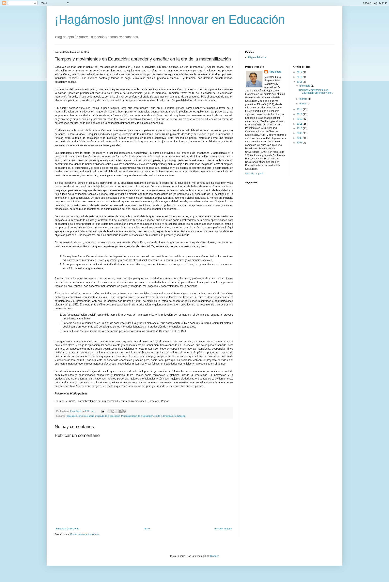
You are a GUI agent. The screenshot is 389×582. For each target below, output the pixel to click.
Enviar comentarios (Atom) (84, 534)
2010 (300, 128)
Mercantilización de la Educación (137, 416)
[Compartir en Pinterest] (124, 411)
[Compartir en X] (117, 411)
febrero (303, 99)
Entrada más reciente (67, 528)
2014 (300, 109)
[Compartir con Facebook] (121, 411)
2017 (300, 72)
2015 (300, 81)
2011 (300, 123)
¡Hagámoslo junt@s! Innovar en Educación (170, 19)
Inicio (147, 528)
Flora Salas (274, 71)
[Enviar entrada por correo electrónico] (102, 411)
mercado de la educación (107, 416)
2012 (300, 119)
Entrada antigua (223, 528)
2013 (300, 114)
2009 (300, 133)
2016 (300, 77)
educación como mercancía (80, 416)
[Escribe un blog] (113, 411)
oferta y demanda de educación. (170, 416)
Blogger (214, 556)
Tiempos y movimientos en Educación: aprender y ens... (316, 91)
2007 (300, 142)
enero (303, 103)
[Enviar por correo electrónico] (109, 411)
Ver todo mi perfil (254, 173)
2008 (300, 138)
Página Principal (257, 57)
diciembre (305, 85)
